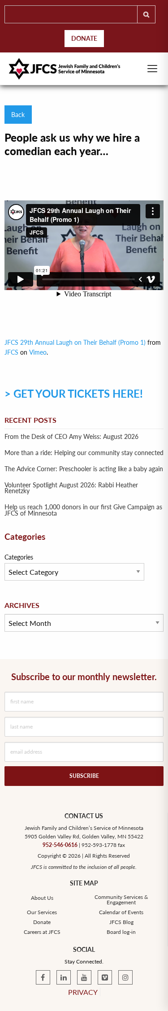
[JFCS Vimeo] (105, 977)
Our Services (42, 912)
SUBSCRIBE (84, 775)
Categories (18, 557)
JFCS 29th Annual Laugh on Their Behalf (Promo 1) (75, 342)
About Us (42, 898)
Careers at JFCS (42, 932)
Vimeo (38, 352)
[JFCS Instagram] (125, 977)
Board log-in (121, 932)
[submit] (146, 14)
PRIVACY (83, 992)
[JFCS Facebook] (43, 977)
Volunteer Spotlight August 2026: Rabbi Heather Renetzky (71, 488)
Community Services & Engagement (121, 899)
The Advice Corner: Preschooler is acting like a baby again (83, 469)
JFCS (11, 352)
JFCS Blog (121, 922)
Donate (84, 38)
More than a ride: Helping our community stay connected (84, 452)
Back (18, 114)
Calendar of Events (121, 912)
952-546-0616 (60, 845)
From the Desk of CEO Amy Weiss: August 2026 (71, 436)
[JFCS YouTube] (84, 977)
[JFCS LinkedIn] (63, 977)
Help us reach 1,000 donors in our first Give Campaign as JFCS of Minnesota (83, 510)
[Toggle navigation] (152, 69)
